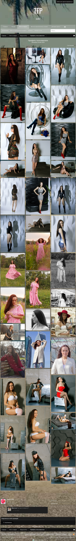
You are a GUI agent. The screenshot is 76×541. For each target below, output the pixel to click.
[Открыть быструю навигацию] (74, 35)
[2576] (12, 103)
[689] (63, 393)
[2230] (38, 196)
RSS (74, 534)
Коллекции (5, 30)
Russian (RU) (11, 534)
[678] (63, 476)
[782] (12, 332)
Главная (5, 26)
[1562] (12, 269)
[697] (38, 387)
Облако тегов (38, 30)
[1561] (38, 251)
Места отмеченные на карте (18, 30)
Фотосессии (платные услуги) (39, 26)
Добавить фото (56, 26)
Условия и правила (53, 537)
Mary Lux (14, 508)
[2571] (63, 141)
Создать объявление (30, 534)
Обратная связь (50, 534)
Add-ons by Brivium (16, 537)
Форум (13, 26)
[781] (38, 349)
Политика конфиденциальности (67, 537)
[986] (63, 298)
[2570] (63, 169)
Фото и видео (23, 26)
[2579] (38, 56)
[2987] (12, 66)
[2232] (12, 233)
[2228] (63, 234)
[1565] (12, 305)
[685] (63, 448)
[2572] (38, 121)
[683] (63, 421)
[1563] (63, 270)
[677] (12, 472)
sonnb (42, 526)
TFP (38, 12)
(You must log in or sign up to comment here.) (19, 514)
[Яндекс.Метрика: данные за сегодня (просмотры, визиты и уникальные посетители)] (38, 540)
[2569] (12, 169)
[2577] (63, 66)
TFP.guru (4, 534)
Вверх (69, 534)
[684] (12, 434)
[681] (12, 397)
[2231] (63, 196)
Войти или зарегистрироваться (65, 1)
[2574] (63, 103)
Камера (30, 30)
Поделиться (54, 503)
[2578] (38, 83)
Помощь (58, 534)
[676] (38, 462)
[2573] (12, 141)
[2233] (38, 224)
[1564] (38, 289)
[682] (38, 424)
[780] (63, 356)
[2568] (38, 158)
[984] (38, 319)
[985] (63, 322)
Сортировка (70, 45)
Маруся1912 (10, 499)
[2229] (12, 196)
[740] (12, 359)
